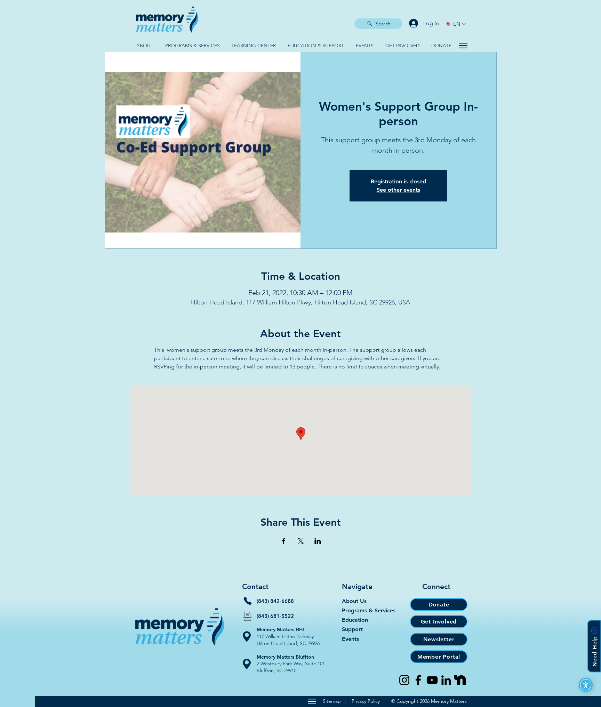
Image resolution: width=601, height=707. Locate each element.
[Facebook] (418, 680)
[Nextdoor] (460, 680)
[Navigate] (463, 45)
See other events (398, 189)
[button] (144, 45)
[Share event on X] (300, 541)
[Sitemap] (312, 701)
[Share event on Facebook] (283, 541)
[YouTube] (432, 680)
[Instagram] (404, 680)
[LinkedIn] (446, 680)
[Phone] (247, 600)
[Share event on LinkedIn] (317, 541)
